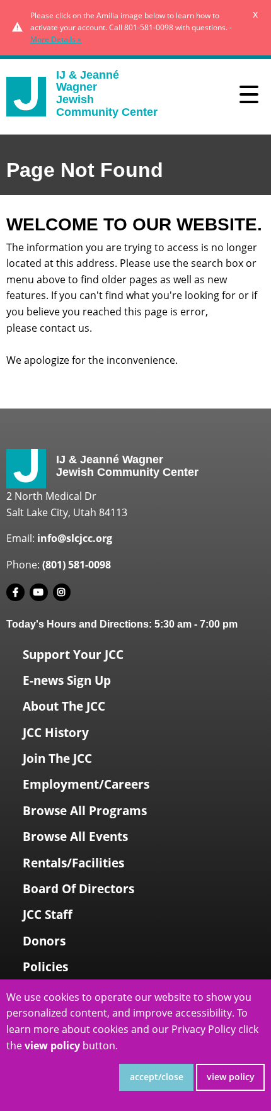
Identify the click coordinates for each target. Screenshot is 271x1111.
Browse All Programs (85, 811)
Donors (44, 941)
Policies (45, 967)
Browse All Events (75, 836)
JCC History (56, 733)
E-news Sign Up (67, 680)
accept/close (156, 1077)
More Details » (55, 39)
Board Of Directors (78, 889)
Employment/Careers (86, 784)
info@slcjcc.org (74, 538)
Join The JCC (57, 758)
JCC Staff (47, 914)
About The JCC (64, 706)
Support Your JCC (73, 654)
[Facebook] (15, 593)
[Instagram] (62, 593)
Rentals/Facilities (73, 863)
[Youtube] (39, 593)
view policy (231, 1077)
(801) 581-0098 (76, 565)
